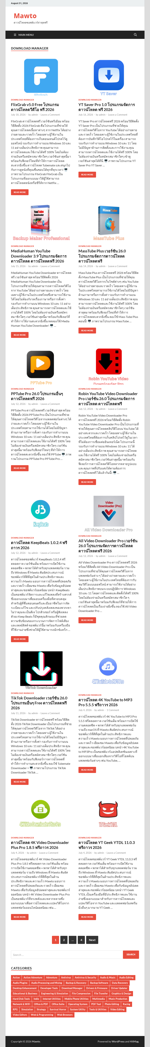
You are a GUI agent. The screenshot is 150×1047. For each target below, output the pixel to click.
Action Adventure (33, 977)
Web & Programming (42, 1014)
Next (92, 940)
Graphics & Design (121, 993)
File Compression (81, 993)
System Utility (77, 1009)
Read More (18, 191)
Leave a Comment (50, 114)
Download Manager (22, 100)
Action (16, 977)
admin (34, 114)
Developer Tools (49, 988)
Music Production (118, 998)
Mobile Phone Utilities (77, 998)
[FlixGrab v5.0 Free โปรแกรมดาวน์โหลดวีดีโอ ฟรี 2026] (41, 77)
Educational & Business (25, 993)
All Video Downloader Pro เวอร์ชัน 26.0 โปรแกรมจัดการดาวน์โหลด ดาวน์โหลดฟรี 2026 (107, 545)
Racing (126, 1004)
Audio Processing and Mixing (46, 982)
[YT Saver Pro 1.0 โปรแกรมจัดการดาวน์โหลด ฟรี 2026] (108, 77)
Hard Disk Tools (21, 998)
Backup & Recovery (76, 982)
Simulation (27, 1009)
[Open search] (135, 35)
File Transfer (101, 993)
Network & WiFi (21, 1004)
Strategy (41, 1009)
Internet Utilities (52, 998)
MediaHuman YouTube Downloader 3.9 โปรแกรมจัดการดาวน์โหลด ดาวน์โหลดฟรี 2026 (39, 256)
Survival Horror (58, 1009)
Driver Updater (119, 988)
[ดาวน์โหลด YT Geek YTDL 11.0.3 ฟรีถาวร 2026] (108, 813)
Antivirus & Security (85, 977)
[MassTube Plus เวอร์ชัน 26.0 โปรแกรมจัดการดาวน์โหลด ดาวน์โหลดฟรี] (108, 223)
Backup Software (99, 982)
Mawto (25, 15)
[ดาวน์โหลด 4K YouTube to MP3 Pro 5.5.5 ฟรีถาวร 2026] (108, 671)
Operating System (77, 1004)
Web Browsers (65, 1014)
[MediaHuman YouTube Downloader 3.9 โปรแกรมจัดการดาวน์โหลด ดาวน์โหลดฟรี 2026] (41, 223)
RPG (15, 1009)
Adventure (51, 977)
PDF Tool (96, 1004)
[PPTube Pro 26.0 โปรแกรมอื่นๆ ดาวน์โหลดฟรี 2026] (41, 366)
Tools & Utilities (97, 1009)
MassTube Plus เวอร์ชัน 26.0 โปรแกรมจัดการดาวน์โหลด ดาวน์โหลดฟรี (102, 256)
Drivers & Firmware (96, 988)
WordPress (118, 1041)
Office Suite (58, 1004)
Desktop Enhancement (25, 988)
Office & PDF (41, 1004)
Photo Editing (112, 1004)
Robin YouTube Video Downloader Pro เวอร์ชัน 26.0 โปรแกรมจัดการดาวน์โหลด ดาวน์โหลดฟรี (108, 398)
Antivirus (66, 977)
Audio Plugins (20, 982)
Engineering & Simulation (54, 993)
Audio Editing (126, 977)
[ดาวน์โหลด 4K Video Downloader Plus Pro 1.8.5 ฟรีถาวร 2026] (41, 813)
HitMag (134, 1041)
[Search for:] (75, 955)
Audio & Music (107, 977)
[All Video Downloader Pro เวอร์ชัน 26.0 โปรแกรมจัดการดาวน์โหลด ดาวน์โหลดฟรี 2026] (108, 513)
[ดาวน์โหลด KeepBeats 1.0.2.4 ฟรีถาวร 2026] (41, 514)
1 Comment (113, 710)
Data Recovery (120, 982)
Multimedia (98, 998)
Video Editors (20, 1014)
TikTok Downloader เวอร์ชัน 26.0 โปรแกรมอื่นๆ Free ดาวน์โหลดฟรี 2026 (39, 703)
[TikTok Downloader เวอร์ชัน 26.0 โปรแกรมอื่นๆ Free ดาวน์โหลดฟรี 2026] (41, 670)
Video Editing (117, 1009)
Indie (36, 998)
